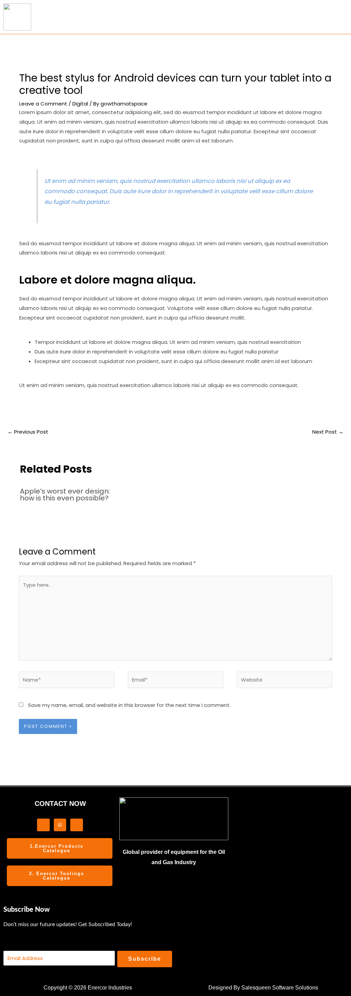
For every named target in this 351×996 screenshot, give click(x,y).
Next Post (327, 431)
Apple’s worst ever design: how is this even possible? (65, 494)
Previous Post (28, 431)
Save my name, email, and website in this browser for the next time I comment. (129, 705)
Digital (80, 103)
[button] (209, 17)
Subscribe (144, 959)
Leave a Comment (43, 103)
